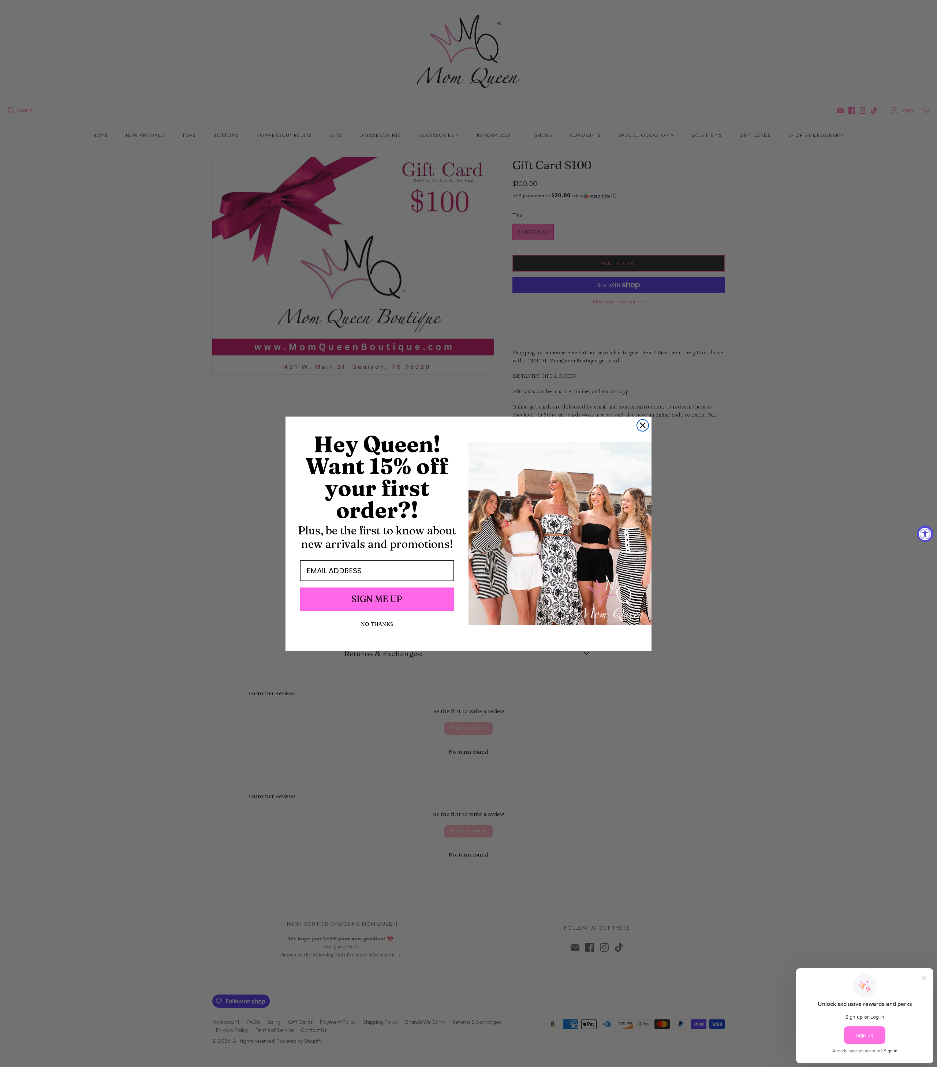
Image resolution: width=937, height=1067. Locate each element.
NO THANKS (377, 624)
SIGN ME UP (377, 599)
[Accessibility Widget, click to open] (925, 533)
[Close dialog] (643, 425)
